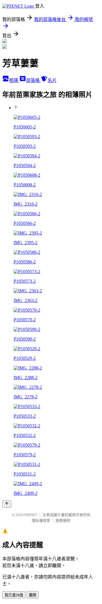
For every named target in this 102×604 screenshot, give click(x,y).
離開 (32, 595)
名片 (52, 80)
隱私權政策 (41, 520)
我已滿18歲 (14, 595)
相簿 (14, 80)
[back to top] (6, 504)
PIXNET (30, 515)
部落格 (33, 80)
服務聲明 (63, 520)
